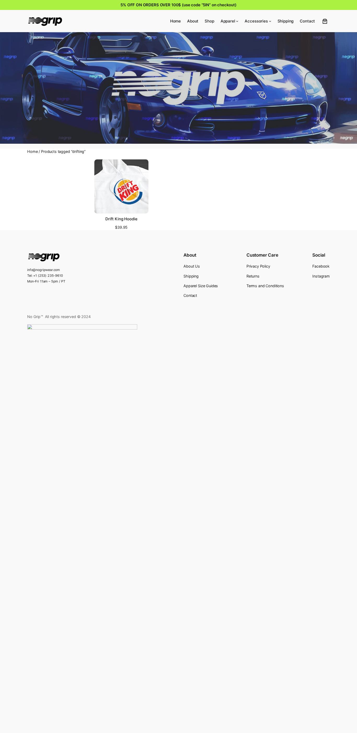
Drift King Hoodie (121, 219)
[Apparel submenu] (237, 21)
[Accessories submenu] (270, 21)
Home (32, 151)
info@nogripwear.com (43, 270)
